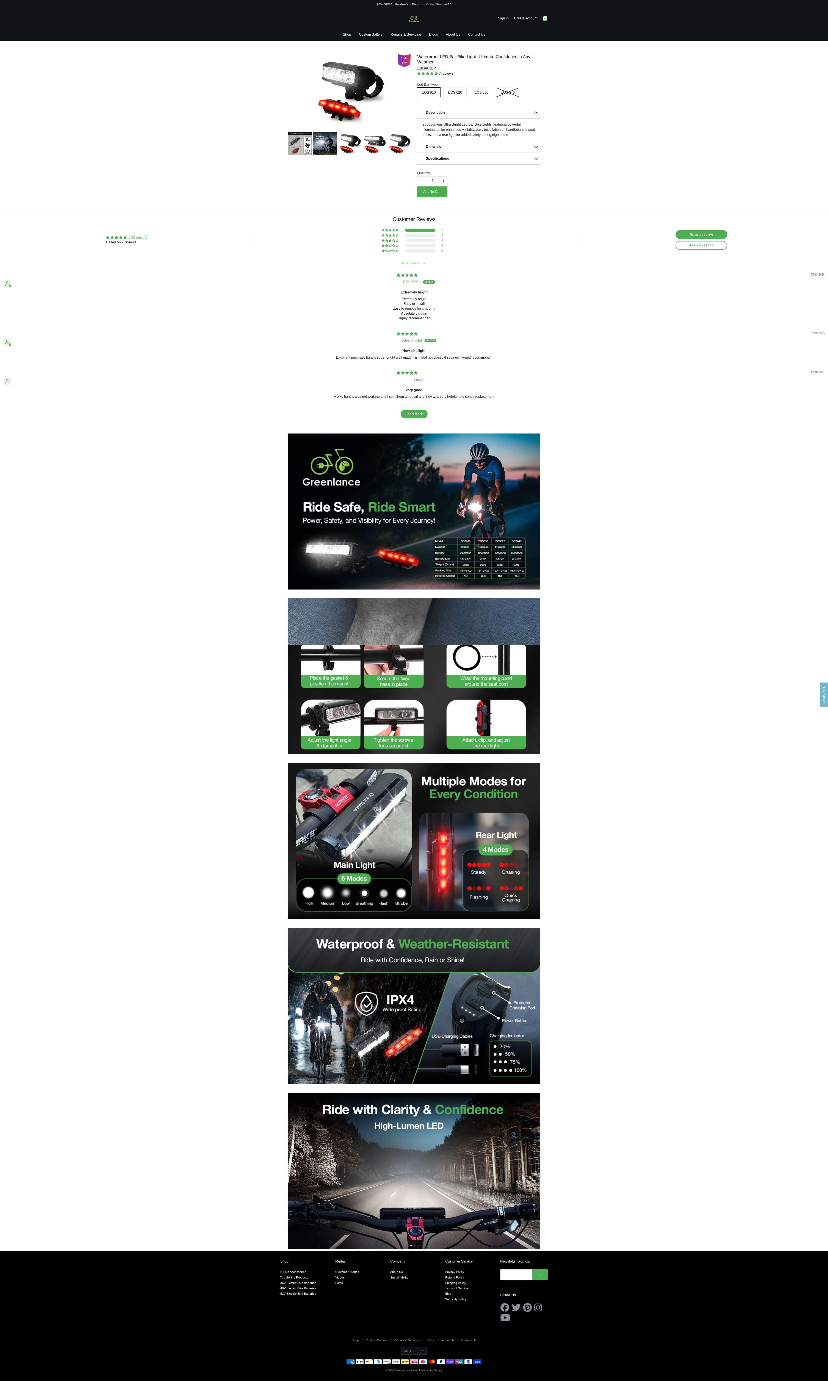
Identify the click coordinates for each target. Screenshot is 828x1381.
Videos (340, 1277)
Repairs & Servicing (405, 34)
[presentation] (284, 143)
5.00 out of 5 (138, 237)
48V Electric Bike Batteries (298, 1288)
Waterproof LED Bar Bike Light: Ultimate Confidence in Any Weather (473, 59)
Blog (448, 1293)
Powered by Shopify (430, 1370)
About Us (453, 34)
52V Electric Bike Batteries (298, 1293)
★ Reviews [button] (824, 694)
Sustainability (399, 1277)
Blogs (433, 34)
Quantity (423, 173)
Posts (339, 1283)
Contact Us (476, 34)
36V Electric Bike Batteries (298, 1283)
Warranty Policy (455, 1299)
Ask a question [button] (701, 245)
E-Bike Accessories (293, 1272)
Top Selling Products (294, 1277)
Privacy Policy (454, 1272)
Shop (347, 34)
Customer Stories (347, 1272)
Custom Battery (371, 34)
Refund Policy (454, 1277)
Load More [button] (414, 414)
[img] (407, 275)
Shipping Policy (455, 1283)
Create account (525, 18)
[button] (428, 73)
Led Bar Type (427, 84)
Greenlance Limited (406, 1370)
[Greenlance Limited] (414, 18)
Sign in (503, 18)
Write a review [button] (701, 234)
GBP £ (408, 1350)
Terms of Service (456, 1288)
